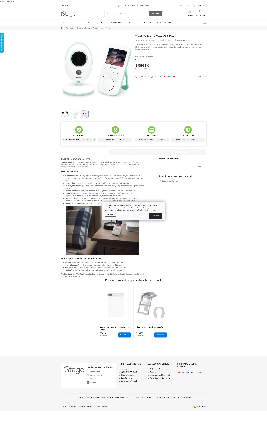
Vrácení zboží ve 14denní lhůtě (160, 375)
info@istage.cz (95, 371)
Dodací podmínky (126, 378)
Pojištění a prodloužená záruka (160, 378)
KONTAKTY (64, 6)
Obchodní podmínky (127, 375)
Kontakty (124, 369)
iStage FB (93, 379)
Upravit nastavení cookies (100, 407)
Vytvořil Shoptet (201, 407)
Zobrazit (160, 335)
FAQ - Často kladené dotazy (159, 369)
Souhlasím (156, 216)
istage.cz (93, 382)
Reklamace (153, 372)
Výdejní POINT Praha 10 (129, 372)
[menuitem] (70, 23)
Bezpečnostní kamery (170, 181)
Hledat (155, 14)
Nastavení (110, 214)
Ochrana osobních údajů (129, 381)
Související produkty (181, 152)
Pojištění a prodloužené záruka (181, 397)
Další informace (150, 210)
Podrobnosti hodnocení (163, 40)
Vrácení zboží (146, 397)
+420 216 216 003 (96, 375)
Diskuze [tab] (133, 152)
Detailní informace (141, 50)
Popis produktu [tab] (85, 152)
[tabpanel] (115, 313)
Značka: (201, 77)
